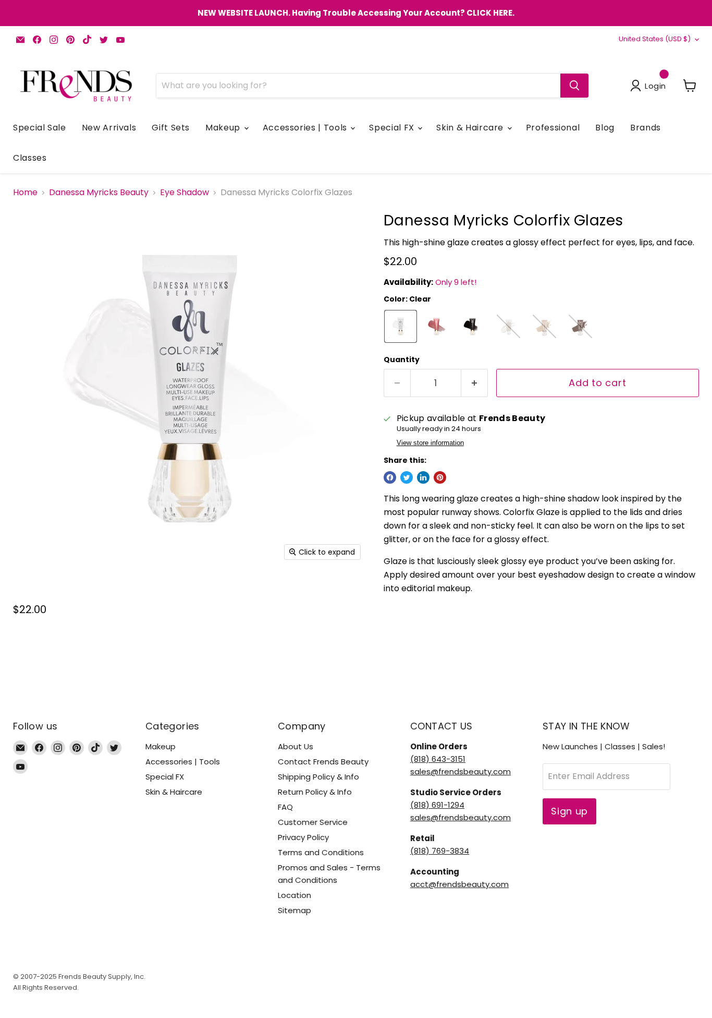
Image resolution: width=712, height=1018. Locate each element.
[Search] (574, 86)
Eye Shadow (184, 192)
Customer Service (313, 822)
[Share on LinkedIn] (423, 477)
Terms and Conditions (321, 852)
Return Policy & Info (315, 791)
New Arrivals (109, 128)
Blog (605, 128)
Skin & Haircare (471, 128)
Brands (645, 128)
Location (294, 895)
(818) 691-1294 (437, 804)
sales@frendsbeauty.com (460, 771)
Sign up (569, 811)
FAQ (285, 806)
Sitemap (294, 910)
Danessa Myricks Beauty (99, 192)
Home (25, 192)
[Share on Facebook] (390, 477)
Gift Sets (171, 128)
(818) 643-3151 (437, 758)
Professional (553, 128)
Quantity (402, 359)
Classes (29, 158)
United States (655, 39)
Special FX (392, 128)
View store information (430, 443)
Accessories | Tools (306, 128)
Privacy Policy (303, 837)
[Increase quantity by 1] (474, 383)
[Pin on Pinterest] (440, 477)
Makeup (223, 128)
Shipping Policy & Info (318, 776)
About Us (295, 746)
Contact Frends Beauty (323, 761)
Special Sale (39, 128)
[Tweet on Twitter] (406, 477)
